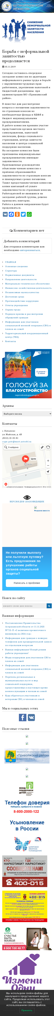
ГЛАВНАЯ (10, 262)
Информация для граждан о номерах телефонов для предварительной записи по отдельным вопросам (28, 642)
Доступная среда (14, 296)
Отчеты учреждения (16, 305)
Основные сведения (16, 266)
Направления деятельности (21, 279)
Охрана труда (12, 309)
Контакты (10, 341)
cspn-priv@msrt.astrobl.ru (16, 441)
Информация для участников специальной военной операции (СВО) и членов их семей (28, 325)
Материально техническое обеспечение (27, 283)
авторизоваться (30, 250)
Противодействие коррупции (22, 301)
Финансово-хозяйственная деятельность (28, 288)
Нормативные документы (19, 275)
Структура (11, 270)
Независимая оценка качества (22, 292)
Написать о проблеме (27, 583)
